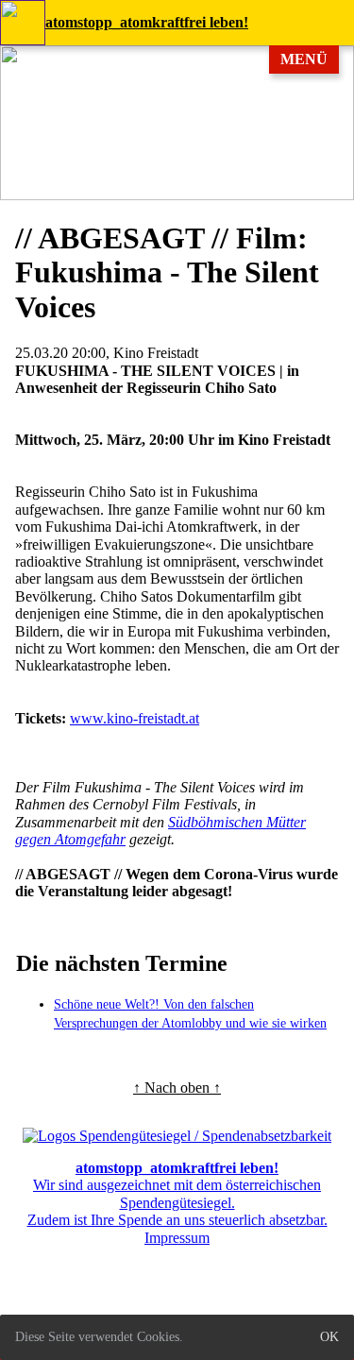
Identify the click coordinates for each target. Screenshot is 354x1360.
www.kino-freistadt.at (134, 718)
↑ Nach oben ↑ (177, 1088)
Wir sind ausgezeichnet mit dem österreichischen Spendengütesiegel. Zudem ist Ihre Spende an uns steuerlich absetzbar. (177, 1194)
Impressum (177, 1238)
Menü (304, 59)
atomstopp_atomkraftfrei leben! (146, 22)
